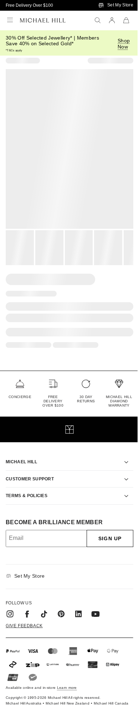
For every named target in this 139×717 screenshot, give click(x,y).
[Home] (43, 20)
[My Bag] (126, 20)
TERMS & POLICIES (26, 487)
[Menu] (10, 20)
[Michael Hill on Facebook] (27, 606)
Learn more (67, 679)
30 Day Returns (86, 399)
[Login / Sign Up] (112, 20)
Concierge (20, 397)
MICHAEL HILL (21, 453)
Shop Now (124, 44)
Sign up (104, 530)
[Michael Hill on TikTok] (44, 606)
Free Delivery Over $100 (29, 5)
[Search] (97, 20)
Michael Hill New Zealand (60, 697)
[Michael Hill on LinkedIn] (78, 606)
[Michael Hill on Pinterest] (61, 606)
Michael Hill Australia (15, 697)
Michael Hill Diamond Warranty (119, 401)
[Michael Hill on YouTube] (95, 606)
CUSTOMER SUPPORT (30, 470)
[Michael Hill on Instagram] (10, 606)
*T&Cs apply (14, 50)
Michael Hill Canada (103, 697)
